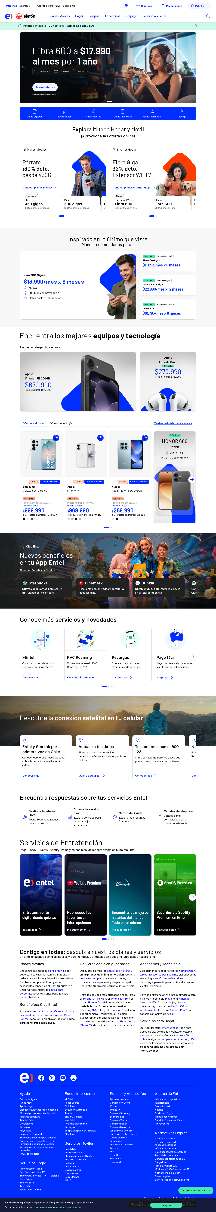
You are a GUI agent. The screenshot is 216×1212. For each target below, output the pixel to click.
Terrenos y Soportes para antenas (38, 1137)
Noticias (159, 1109)
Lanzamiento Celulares (122, 1130)
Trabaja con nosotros (166, 1116)
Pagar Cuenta (72, 1102)
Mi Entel (69, 1099)
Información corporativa (167, 1099)
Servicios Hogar (33, 1162)
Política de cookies (43, 1207)
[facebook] (42, 1078)
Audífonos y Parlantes (121, 1144)
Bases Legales (162, 1176)
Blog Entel (70, 1134)
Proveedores (162, 1123)
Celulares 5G (116, 1162)
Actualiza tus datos (29, 1153)
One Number (71, 1173)
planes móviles (57, 970)
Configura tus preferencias (67, 1207)
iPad (112, 1151)
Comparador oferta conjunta (170, 1158)
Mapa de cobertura (30, 1116)
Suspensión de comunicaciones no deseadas (38, 1149)
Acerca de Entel (168, 1093)
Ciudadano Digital (164, 1113)
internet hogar (171, 1027)
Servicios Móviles (79, 1143)
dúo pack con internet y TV (177, 1039)
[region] (108, 1205)
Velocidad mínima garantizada (170, 1151)
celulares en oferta (118, 970)
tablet (143, 974)
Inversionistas (162, 1102)
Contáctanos (26, 1123)
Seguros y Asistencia (76, 1109)
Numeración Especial (31, 1134)
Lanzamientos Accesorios (123, 1134)
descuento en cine (31, 1015)
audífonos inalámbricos (169, 978)
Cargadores (161, 1162)
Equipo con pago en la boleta (80, 1130)
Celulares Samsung (120, 1113)
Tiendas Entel (27, 1120)
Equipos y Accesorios (128, 1093)
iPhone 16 (125, 1021)
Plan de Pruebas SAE (166, 1165)
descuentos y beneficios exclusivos (53, 1011)
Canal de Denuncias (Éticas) (169, 1120)
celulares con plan (91, 978)
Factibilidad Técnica (30, 1189)
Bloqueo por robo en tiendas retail (38, 1113)
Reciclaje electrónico (76, 1123)
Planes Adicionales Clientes (79, 1156)
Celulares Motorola (120, 1127)
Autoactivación (72, 1166)
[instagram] (74, 1078)
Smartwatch (116, 1141)
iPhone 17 (115, 1109)
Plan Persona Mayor (75, 1159)
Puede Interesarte (80, 1093)
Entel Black (115, 1158)
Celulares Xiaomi (118, 1120)
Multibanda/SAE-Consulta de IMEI (172, 1169)
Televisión (25, 1186)
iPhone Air (94, 1002)
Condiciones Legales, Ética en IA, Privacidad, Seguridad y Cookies (37, 1142)
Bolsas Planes (72, 1177)
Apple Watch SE (150, 1010)
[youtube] (64, 1078)
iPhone (113, 1106)
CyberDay (115, 1155)
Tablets (114, 1148)
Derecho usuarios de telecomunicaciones (166, 1143)
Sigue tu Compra (73, 1116)
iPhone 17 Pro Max (94, 998)
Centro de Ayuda (29, 1099)
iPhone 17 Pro (119, 998)
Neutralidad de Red (165, 1138)
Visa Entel (70, 1120)
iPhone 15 (86, 1025)
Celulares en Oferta (120, 1102)
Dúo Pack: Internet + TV (32, 1172)
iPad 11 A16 (177, 1006)
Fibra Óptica (26, 1179)
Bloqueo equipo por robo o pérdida (39, 1109)
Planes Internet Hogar (31, 1168)
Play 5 (169, 998)
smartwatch (188, 970)
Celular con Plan (118, 1137)
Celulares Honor (118, 1123)
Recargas (70, 1127)
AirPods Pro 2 (178, 1010)
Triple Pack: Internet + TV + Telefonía (39, 1175)
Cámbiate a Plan (73, 1170)
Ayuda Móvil (26, 1102)
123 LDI (68, 1180)
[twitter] (53, 1078)
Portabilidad (71, 1149)
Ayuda (25, 1093)
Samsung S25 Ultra (91, 1010)
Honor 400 (116, 1010)
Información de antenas (167, 1148)
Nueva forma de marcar (167, 1172)
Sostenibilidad (162, 1106)
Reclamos (25, 1127)
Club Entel (70, 1106)
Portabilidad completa (166, 1155)
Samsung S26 (117, 1116)
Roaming (69, 1163)
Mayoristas (25, 1130)
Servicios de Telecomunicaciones (173, 1179)
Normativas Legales (171, 1132)
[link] (41, 477)
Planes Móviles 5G (74, 1152)
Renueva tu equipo (120, 1099)
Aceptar (166, 1205)
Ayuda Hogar (26, 1106)
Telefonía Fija (27, 1182)
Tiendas (69, 1113)
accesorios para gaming (162, 974)
